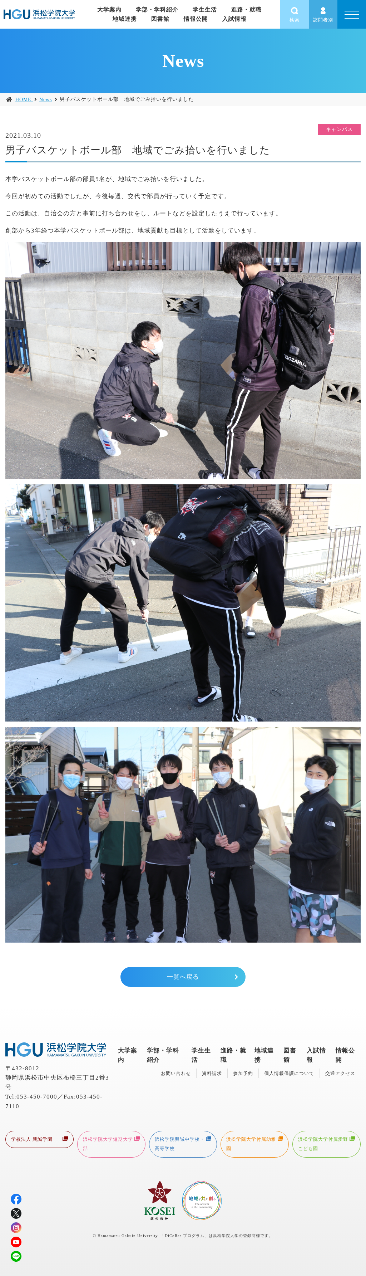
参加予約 (243, 1073)
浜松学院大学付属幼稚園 (251, 1143)
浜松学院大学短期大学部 (108, 1143)
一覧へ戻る (183, 976)
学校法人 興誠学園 (32, 1139)
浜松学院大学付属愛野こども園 (323, 1143)
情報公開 (196, 19)
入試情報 (234, 19)
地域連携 (125, 19)
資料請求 (212, 1073)
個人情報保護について (289, 1073)
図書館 (160, 19)
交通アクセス (340, 1073)
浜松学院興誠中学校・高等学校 (180, 1143)
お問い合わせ (176, 1073)
